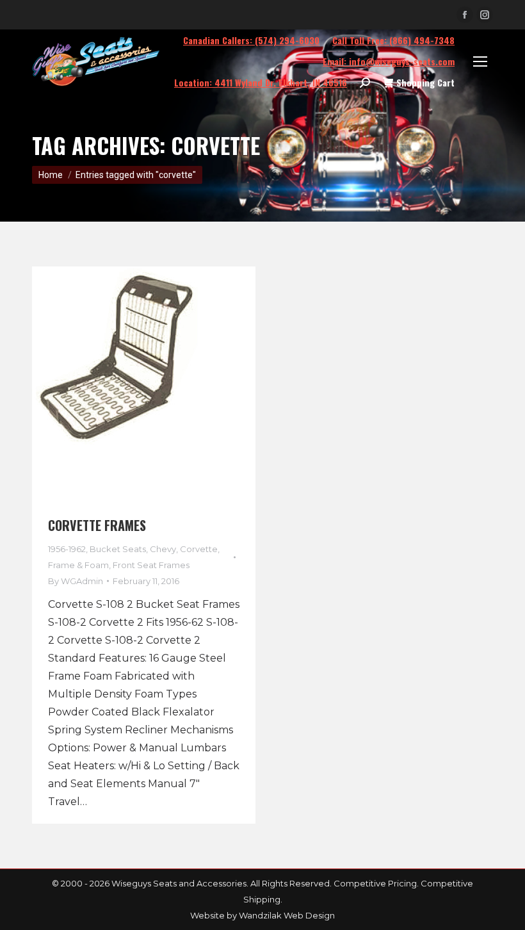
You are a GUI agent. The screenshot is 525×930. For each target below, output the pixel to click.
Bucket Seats (118, 549)
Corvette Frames (97, 525)
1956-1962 (67, 549)
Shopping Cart (425, 82)
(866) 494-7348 (393, 40)
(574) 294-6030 (251, 40)
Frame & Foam (78, 565)
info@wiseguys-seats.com (389, 61)
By (75, 581)
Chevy (163, 549)
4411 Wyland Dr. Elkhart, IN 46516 (260, 82)
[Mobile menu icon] (480, 61)
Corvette (199, 549)
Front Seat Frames (151, 565)
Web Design (309, 915)
